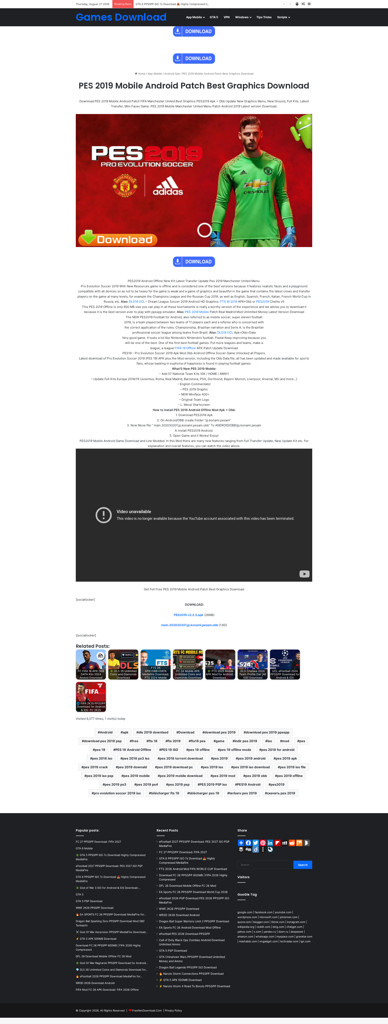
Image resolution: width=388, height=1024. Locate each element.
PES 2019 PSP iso (213, 784)
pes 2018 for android (277, 750)
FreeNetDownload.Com (147, 1010)
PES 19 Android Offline (133, 750)
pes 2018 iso (102, 758)
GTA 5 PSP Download (173, 950)
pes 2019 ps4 (147, 784)
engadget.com (268, 941)
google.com (244, 912)
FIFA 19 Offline (185, 348)
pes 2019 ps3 (115, 784)
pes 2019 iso (213, 767)
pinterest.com (288, 917)
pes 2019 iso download (251, 767)
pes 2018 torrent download (181, 758)
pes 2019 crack (95, 767)
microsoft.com (268, 917)
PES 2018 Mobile (197, 312)
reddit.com (263, 926)
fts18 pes (198, 741)
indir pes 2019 (246, 741)
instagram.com (296, 922)
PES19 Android (248, 784)
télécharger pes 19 (204, 793)
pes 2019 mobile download (181, 776)
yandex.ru (270, 931)
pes (302, 741)
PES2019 (262, 301)
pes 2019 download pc (175, 767)
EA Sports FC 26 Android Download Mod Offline (190, 927)
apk (125, 732)
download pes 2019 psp (103, 741)
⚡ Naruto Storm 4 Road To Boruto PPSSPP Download (194, 986)
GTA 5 (214, 17)
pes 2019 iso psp (99, 776)
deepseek (297, 931)
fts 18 (153, 741)
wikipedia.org (245, 926)
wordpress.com (247, 917)
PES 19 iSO (169, 750)
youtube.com (283, 912)
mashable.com (248, 941)
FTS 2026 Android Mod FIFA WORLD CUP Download (193, 869)
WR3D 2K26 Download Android (179, 915)
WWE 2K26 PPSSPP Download (179, 908)
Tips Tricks (264, 17)
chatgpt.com (294, 926)
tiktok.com (277, 922)
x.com (257, 931)
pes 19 (100, 750)
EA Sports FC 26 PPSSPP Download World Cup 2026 (193, 892)
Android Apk (172, 73)
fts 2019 (174, 741)
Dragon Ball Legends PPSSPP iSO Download (188, 967)
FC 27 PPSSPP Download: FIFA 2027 (183, 852)
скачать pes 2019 (281, 793)
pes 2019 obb (256, 776)
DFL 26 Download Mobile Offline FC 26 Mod (187, 885)
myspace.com (285, 936)
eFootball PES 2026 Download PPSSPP (184, 933)
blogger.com (261, 922)
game (220, 741)
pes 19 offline (199, 750)
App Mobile (194, 17)
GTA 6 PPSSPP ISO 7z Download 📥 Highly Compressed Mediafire (177, 4)
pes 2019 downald (132, 767)
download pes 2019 (220, 732)
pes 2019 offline (290, 776)
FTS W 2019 (228, 301)
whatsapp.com (265, 936)
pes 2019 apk (286, 758)
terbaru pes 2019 (243, 793)
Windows (242, 17)
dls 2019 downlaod (153, 732)
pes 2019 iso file (293, 767)
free (135, 741)
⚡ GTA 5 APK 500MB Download (180, 980)
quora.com (244, 922)
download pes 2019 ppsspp (267, 732)
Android (106, 732)
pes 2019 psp (179, 784)
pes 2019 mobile (136, 776)
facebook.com (263, 912)
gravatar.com (304, 936)
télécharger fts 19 (165, 793)
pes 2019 (220, 758)
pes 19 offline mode (235, 750)
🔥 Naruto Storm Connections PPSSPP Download (191, 973)
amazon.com (245, 936)
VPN (227, 17)
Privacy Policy (173, 1010)
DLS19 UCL (137, 301)
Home (141, 73)
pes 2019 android (252, 758)
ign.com (305, 941)
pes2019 (278, 784)
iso (269, 741)
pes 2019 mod (224, 776)
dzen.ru (283, 931)
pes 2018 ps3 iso (136, 758)
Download (186, 732)
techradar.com (289, 941)
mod (285, 741)
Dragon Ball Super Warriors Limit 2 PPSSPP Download (194, 921)
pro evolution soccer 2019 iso (117, 793)
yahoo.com (244, 931)
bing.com (278, 926)
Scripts (282, 17)
